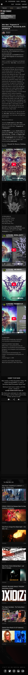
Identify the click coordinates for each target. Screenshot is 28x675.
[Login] (25, 1)
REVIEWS (18, 4)
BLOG (18, 1)
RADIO (22, 1)
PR (6, 1)
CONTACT (24, 4)
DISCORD (24, 7)
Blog (4, 11)
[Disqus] (14, 421)
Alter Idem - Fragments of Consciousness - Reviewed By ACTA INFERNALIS (7, 17)
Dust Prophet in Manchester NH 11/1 (12, 547)
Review (2, 13)
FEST (12, 4)
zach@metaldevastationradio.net (14, 390)
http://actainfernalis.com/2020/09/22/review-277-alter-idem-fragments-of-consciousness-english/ (13, 56)
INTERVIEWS (11, 1)
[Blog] (1, 21)
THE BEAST (8, 32)
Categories (8, 11)
